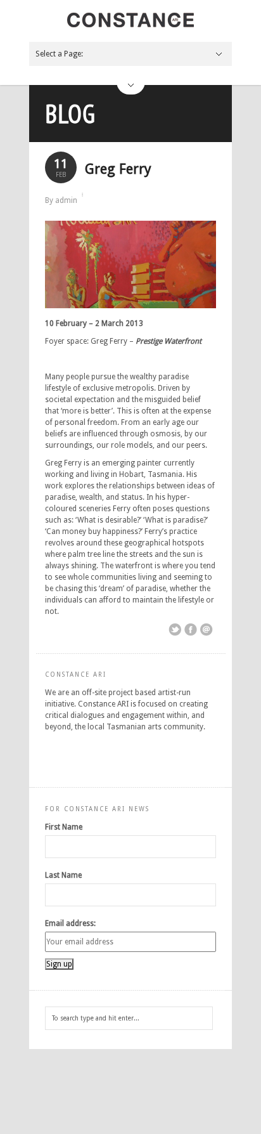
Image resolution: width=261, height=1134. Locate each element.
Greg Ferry (118, 169)
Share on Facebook (190, 629)
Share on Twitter (175, 629)
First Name (63, 827)
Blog (70, 113)
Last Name (63, 875)
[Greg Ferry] (130, 305)
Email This (206, 629)
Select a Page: (59, 53)
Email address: (70, 923)
